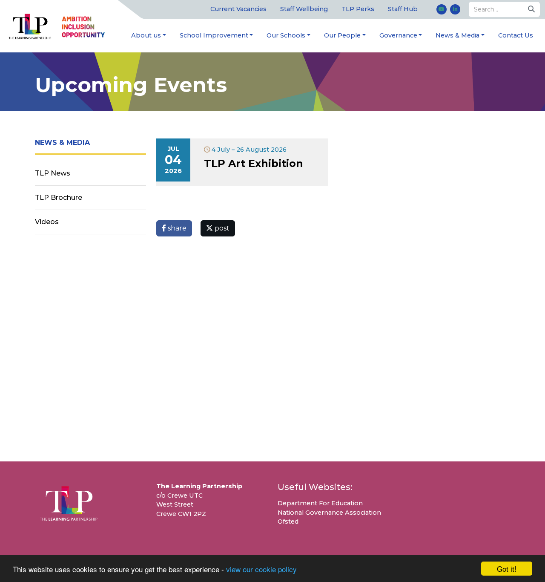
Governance (398, 35)
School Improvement (214, 35)
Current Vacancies (238, 9)
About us (146, 35)
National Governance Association (329, 512)
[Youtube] (441, 9)
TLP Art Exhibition (253, 163)
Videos (47, 222)
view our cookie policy (261, 569)
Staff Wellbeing (304, 9)
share (176, 228)
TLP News (52, 173)
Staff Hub (403, 9)
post (221, 228)
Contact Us (515, 35)
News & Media (457, 35)
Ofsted (288, 521)
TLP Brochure (58, 197)
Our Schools (286, 35)
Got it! (506, 568)
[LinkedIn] (455, 9)
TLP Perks (357, 9)
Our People (342, 35)
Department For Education (320, 503)
